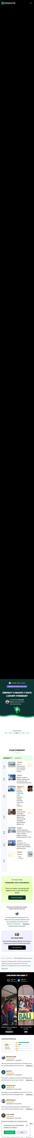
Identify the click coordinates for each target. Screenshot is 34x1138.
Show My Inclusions (17, 897)
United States (9, 1132)
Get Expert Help (17, 947)
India (21, 1132)
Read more (4, 968)
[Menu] (31, 3)
